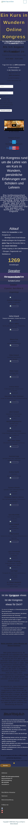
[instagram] (2, 812)
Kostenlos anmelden (6, 110)
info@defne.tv (5, 784)
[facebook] (2, 808)
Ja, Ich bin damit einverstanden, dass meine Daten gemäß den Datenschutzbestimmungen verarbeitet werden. (6, 102)
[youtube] (2, 810)
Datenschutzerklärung (7, 799)
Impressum (4, 796)
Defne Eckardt (14, 823)
